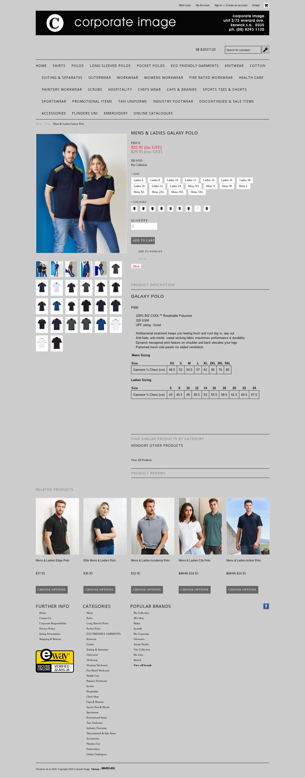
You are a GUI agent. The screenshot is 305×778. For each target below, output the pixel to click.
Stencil (137, 660)
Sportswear (54, 101)
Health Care (251, 77)
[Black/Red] (153, 207)
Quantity (139, 220)
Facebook (266, 606)
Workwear (127, 77)
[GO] (265, 49)
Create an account (236, 5)
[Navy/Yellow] (189, 207)
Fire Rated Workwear (211, 77)
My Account (202, 5)
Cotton (257, 65)
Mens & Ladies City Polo (194, 560)
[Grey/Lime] (171, 207)
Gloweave (139, 639)
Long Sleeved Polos (110, 65)
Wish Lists (185, 5)
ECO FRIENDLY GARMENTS (195, 65)
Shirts (59, 65)
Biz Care (138, 654)
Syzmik (138, 628)
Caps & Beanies (182, 89)
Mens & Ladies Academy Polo (150, 560)
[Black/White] (135, 207)
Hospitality (120, 89)
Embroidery (116, 113)
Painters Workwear (62, 89)
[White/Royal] (198, 207)
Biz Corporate (141, 633)
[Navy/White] (144, 207)
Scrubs (95, 89)
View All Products (141, 460)
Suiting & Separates (62, 77)
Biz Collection (139, 165)
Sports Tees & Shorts (225, 89)
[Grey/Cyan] (180, 207)
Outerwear (99, 77)
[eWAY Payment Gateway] (55, 671)
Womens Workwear (163, 77)
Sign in (218, 5)
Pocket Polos (151, 65)
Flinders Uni (85, 113)
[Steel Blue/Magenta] (207, 207)
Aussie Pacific (141, 644)
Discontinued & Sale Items (226, 101)
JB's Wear (139, 618)
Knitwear (234, 65)
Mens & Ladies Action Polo (243, 560)
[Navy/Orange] (162, 207)
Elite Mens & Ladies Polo (99, 560)
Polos (77, 65)
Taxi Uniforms (132, 101)
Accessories (54, 113)
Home (39, 123)
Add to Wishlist (150, 251)
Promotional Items (92, 101)
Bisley (137, 623)
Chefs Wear (149, 89)
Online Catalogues (153, 113)
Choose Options (52, 589)
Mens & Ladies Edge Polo (52, 560)
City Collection (142, 649)
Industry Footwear (173, 101)
